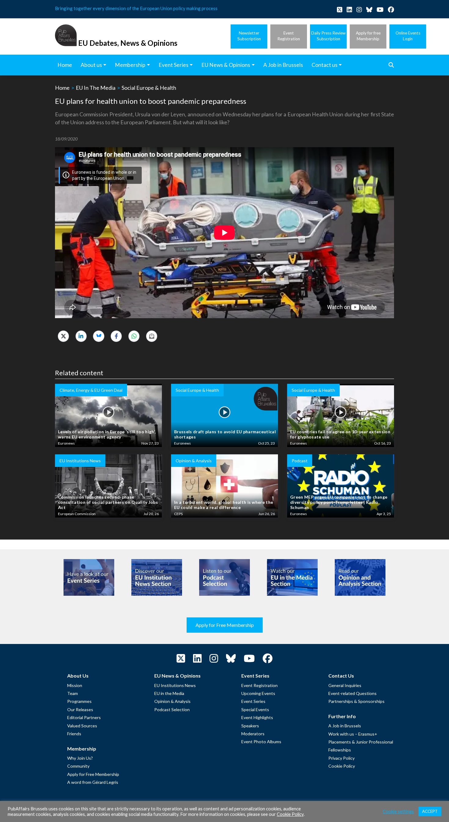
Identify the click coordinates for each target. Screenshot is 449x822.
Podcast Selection (172, 709)
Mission (74, 685)
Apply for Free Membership (224, 625)
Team (72, 693)
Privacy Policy (341, 758)
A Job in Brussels (344, 725)
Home (62, 87)
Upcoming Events (258, 693)
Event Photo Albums (261, 741)
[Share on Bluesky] (98, 336)
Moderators (253, 733)
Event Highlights (257, 717)
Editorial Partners (84, 717)
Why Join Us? (80, 758)
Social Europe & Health (149, 87)
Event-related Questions (352, 693)
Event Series (253, 701)
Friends (74, 733)
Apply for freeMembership (368, 36)
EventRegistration (288, 36)
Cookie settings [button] (398, 811)
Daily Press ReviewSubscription (328, 36)
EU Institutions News (175, 685)
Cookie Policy (341, 766)
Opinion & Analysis (172, 701)
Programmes (79, 701)
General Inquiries (344, 685)
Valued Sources (82, 725)
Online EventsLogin (408, 36)
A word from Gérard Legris (92, 782)
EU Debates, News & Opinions (127, 42)
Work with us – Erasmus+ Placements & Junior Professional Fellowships (360, 742)
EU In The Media (95, 87)
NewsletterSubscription (249, 36)
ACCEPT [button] (430, 811)
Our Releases (80, 709)
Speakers (250, 725)
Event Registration (259, 685)
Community (78, 766)
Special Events (255, 709)
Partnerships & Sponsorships (356, 701)
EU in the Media (169, 693)
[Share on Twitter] (63, 336)
